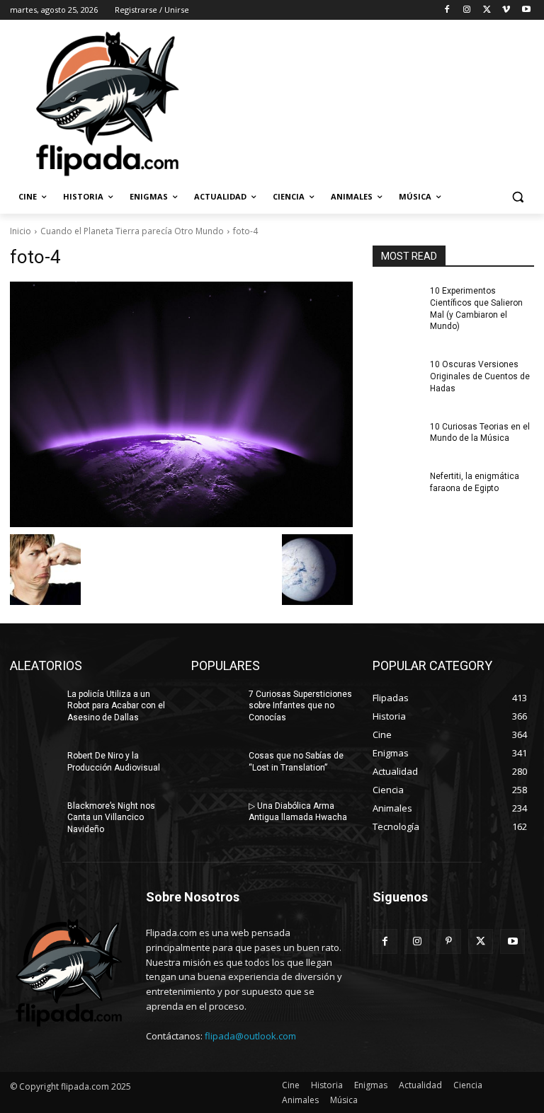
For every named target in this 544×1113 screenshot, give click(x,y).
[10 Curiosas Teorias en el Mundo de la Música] (397, 438)
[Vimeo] (506, 10)
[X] (487, 10)
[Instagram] (467, 10)
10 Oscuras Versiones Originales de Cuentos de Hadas (480, 376)
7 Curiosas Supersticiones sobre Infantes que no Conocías (300, 706)
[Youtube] (526, 10)
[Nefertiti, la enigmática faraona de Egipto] (397, 487)
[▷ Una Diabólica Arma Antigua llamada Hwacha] (215, 817)
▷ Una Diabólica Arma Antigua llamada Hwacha (298, 812)
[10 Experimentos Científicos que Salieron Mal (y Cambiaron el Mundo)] (397, 302)
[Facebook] (447, 10)
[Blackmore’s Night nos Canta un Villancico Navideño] (34, 817)
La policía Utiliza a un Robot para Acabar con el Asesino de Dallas (116, 706)
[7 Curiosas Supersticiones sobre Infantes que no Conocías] (215, 705)
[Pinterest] (448, 941)
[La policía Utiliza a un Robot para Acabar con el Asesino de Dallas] (34, 705)
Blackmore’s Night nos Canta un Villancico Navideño (111, 818)
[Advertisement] (368, 102)
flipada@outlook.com (250, 1036)
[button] (517, 197)
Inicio (20, 231)
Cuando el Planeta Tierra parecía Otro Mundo (132, 231)
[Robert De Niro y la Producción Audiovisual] (34, 767)
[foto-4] (181, 404)
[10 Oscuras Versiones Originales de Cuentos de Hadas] (397, 376)
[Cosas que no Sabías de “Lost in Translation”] (215, 767)
